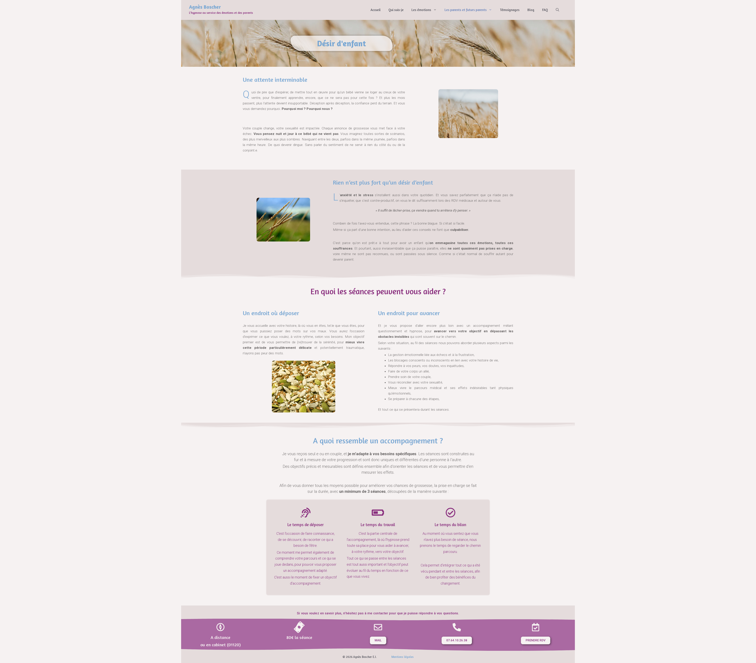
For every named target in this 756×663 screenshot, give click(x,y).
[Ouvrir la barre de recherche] (557, 10)
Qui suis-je (396, 10)
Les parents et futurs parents (466, 10)
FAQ (545, 10)
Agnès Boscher (205, 7)
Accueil (376, 10)
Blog (530, 10)
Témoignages (510, 10)
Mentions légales (402, 657)
